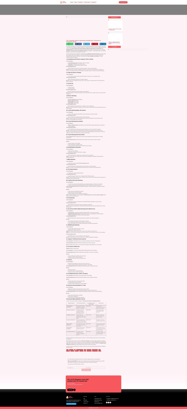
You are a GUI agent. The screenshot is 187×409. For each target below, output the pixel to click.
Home (72, 2)
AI (74, 349)
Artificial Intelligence (80, 349)
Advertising (71, 349)
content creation (94, 349)
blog (85, 349)
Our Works (80, 2)
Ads (67, 349)
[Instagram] (108, 402)
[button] (69, 44)
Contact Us (94, 2)
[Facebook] (107, 402)
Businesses (89, 349)
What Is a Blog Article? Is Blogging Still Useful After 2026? (114, 42)
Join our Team (87, 2)
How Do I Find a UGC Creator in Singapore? (115, 29)
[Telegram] (110, 402)
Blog (76, 2)
